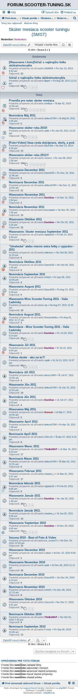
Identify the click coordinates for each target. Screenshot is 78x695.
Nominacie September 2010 (27, 626)
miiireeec (49, 252)
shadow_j (49, 474)
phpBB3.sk (49, 693)
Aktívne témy (31, 23)
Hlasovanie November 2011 (27, 194)
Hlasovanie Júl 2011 (22, 345)
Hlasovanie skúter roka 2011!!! (29, 155)
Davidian (49, 197)
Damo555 (49, 173)
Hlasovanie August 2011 (25, 286)
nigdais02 (49, 234)
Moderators (20, 39)
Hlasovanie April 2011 (23, 421)
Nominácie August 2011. (25, 314)
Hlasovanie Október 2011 (25, 219)
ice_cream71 (51, 540)
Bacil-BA (48, 145)
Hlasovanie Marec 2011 (24, 446)
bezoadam (49, 210)
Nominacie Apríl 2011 (23, 434)
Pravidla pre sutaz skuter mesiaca (31, 100)
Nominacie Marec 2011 (24, 458)
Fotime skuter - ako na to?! (27, 357)
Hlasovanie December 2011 (27, 170)
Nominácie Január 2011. (25, 510)
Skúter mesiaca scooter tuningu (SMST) (39, 32)
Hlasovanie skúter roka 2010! (28, 127)
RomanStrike (51, 317)
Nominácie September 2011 (27, 274)
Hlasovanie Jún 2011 (22, 384)
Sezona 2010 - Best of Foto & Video (32, 537)
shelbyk (48, 103)
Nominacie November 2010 (27, 587)
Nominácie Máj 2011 (22, 115)
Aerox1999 (50, 375)
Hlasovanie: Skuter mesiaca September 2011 (38, 231)
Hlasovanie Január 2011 (24, 495)
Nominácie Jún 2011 (22, 397)
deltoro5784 (50, 118)
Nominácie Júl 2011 (22, 372)
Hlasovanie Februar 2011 (25, 471)
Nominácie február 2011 (24, 483)
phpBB (62, 688)
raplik (47, 360)
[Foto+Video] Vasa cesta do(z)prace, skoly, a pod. (42, 142)
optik (46, 130)
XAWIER (48, 68)
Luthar (47, 553)
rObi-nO (48, 437)
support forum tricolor (33, 688)
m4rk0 (47, 277)
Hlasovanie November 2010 (27, 562)
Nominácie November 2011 (26, 207)
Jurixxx (48, 158)
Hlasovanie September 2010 (27, 522)
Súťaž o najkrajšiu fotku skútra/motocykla (37, 77)
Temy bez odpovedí (11, 23)
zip (45, 305)
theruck (48, 412)
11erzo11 (49, 602)
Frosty (47, 629)
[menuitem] (11, 12)
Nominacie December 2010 (26, 574)
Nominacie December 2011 (26, 182)
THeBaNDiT (50, 449)
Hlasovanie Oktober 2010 (25, 599)
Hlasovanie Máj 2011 (22, 409)
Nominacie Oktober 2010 (25, 614)
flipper (47, 80)
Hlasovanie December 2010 (27, 550)
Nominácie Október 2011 (25, 262)
